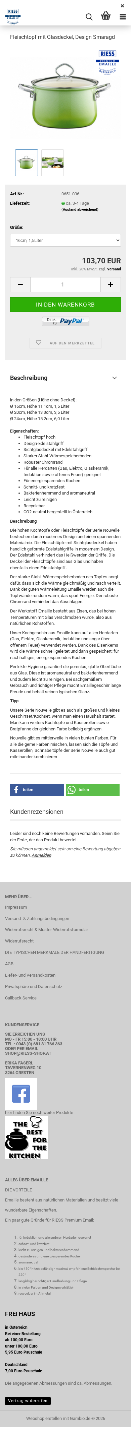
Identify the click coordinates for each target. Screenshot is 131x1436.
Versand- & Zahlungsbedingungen (37, 918)
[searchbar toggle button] (89, 17)
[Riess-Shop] (10, 17)
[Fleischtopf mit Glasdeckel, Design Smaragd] (65, 97)
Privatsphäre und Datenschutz (33, 986)
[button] (20, 284)
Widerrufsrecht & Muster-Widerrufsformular (46, 929)
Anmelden (41, 855)
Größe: (17, 227)
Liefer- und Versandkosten (30, 975)
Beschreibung (28, 377)
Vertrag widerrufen (28, 1400)
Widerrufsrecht (19, 940)
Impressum (16, 907)
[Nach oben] (112, 1426)
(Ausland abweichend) (79, 209)
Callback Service (21, 997)
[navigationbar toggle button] (122, 17)
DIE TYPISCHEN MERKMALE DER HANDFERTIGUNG (54, 952)
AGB (9, 963)
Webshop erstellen (44, 1418)
